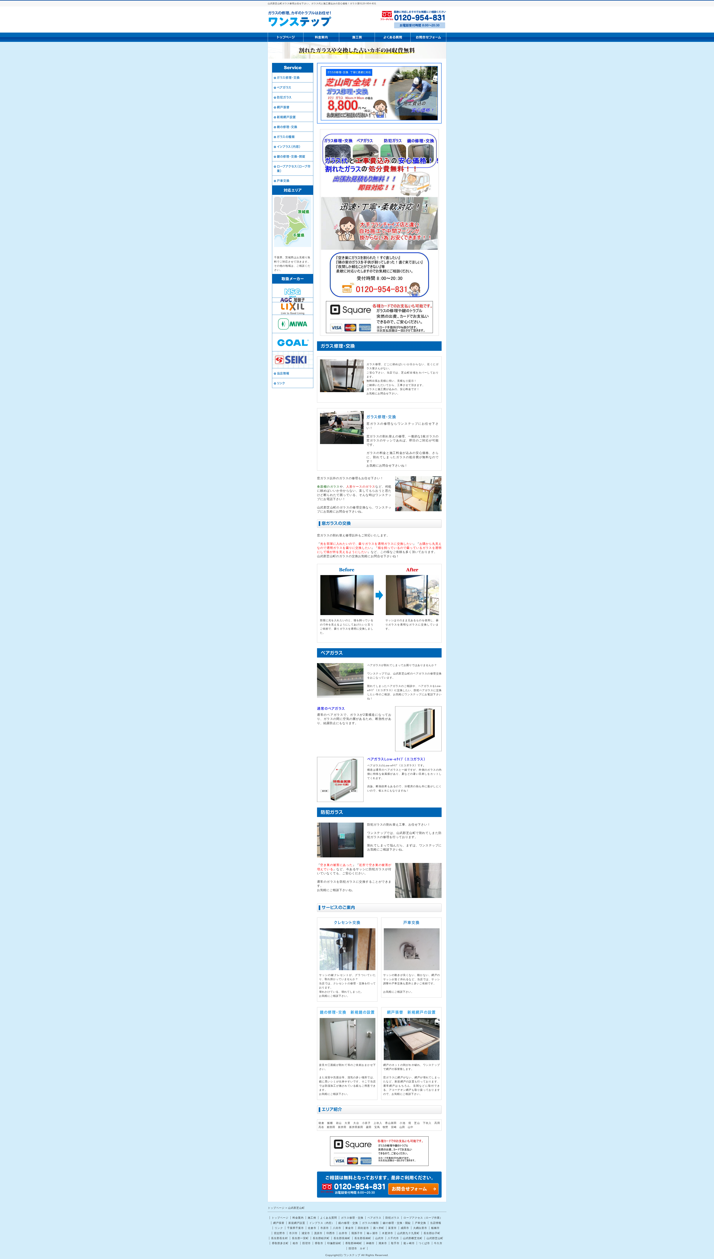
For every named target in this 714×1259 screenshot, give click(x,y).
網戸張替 (283, 107)
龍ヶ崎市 (409, 1243)
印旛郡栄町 (334, 1243)
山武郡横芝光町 (412, 1238)
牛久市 (438, 1243)
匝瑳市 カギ (357, 1248)
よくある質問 (328, 1217)
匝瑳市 (306, 1243)
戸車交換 (283, 180)
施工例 (312, 1217)
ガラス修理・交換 (288, 77)
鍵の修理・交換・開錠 (291, 156)
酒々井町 (378, 1227)
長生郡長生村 (279, 1238)
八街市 (337, 1227)
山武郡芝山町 (435, 1238)
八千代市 (393, 1238)
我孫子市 (357, 1233)
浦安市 (306, 1233)
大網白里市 (420, 1227)
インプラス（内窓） (289, 146)
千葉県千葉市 (295, 1227)
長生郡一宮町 (300, 1238)
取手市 (395, 1243)
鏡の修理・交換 (287, 126)
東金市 (349, 1227)
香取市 (319, 1243)
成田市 (405, 1227)
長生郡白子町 (432, 1233)
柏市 (295, 1243)
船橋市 (435, 1227)
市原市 (324, 1227)
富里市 (392, 1227)
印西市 (331, 1233)
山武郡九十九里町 (408, 1233)
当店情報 (283, 373)
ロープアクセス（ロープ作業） (294, 168)
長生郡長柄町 (362, 1238)
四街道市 (363, 1227)
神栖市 (370, 1243)
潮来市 (383, 1243)
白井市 (343, 1233)
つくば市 (424, 1243)
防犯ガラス (284, 97)
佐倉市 (312, 1227)
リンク (281, 383)
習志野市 (279, 1233)
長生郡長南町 (342, 1238)
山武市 (379, 1238)
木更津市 (387, 1233)
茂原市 (318, 1233)
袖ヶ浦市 (372, 1233)
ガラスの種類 (286, 136)
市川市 (293, 1233)
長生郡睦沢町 (321, 1238)
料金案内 (298, 1217)
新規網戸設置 (286, 117)
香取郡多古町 (280, 1243)
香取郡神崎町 (353, 1243)
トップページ (280, 1217)
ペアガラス (284, 87)
